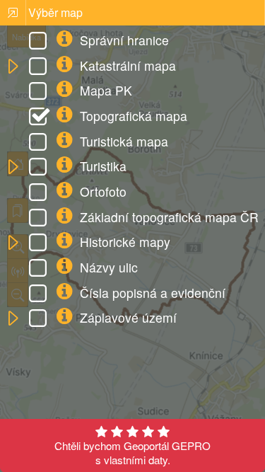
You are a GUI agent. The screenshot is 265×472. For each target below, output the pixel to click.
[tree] (132, 180)
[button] (12, 67)
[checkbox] (40, 42)
